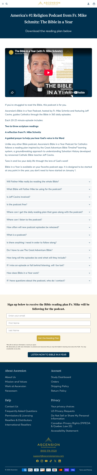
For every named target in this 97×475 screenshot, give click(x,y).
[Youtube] (46, 460)
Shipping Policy (60, 386)
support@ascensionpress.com (48, 456)
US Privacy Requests (63, 411)
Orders (55, 381)
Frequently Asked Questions (21, 411)
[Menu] (3, 4)
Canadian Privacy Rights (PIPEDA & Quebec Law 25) (70, 425)
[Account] (88, 4)
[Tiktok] (50, 460)
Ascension (14, 470)
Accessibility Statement (64, 430)
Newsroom (11, 390)
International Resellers (18, 424)
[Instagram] (41, 460)
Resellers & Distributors (18, 420)
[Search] (6, 4)
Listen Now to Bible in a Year (48, 354)
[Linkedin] (59, 460)
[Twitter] (55, 460)
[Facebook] (37, 460)
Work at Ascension (15, 386)
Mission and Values (16, 381)
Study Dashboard (61, 377)
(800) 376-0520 (48, 451)
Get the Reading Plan (48, 338)
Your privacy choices (62, 406)
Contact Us (11, 406)
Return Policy (58, 390)
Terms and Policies (85, 470)
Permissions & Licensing (19, 415)
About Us (10, 377)
